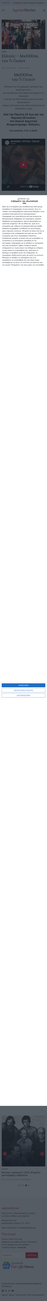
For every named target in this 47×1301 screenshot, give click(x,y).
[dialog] (23, 650)
